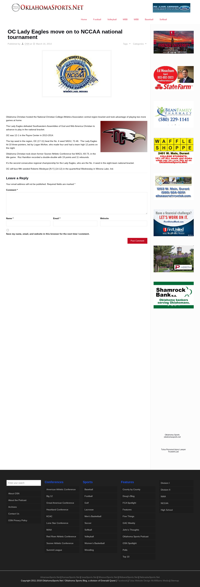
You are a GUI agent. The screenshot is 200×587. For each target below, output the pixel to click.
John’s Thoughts (131, 530)
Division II (165, 489)
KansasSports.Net (71, 577)
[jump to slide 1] (172, 52)
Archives (12, 507)
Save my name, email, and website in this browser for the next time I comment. (48, 234)
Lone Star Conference (57, 523)
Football (88, 496)
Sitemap (175, 580)
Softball (88, 530)
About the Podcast (17, 500)
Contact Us (13, 513)
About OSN (13, 493)
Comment (12, 190)
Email (56, 218)
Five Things (128, 516)
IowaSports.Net (89, 577)
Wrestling (89, 550)
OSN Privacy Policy (17, 520)
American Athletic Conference (61, 489)
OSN (27, 44)
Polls (125, 550)
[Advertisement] (77, 109)
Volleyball (89, 536)
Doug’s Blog (129, 496)
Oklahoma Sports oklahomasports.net (172, 436)
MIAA (49, 530)
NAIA (163, 496)
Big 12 (49, 496)
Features (127, 509)
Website (104, 218)
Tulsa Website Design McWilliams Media (149, 580)
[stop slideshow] (179, 52)
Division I (165, 483)
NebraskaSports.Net (150, 577)
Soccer (88, 523)
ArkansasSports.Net (50, 577)
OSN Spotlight (130, 543)
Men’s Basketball (93, 516)
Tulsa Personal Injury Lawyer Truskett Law (173, 450)
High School (167, 510)
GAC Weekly (129, 523)
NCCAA (164, 503)
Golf (87, 503)
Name (9, 218)
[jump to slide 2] (175, 52)
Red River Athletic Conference (61, 536)
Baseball (89, 489)
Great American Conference (60, 503)
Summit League (54, 550)
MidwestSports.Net (128, 577)
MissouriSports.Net (108, 577)
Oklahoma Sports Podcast (135, 536)
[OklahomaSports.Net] (47, 7)
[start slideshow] (169, 52)
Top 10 (126, 556)
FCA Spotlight (129, 503)
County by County (131, 489)
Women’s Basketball (95, 543)
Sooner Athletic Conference (59, 543)
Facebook (122, 580)
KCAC (49, 516)
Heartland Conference (57, 509)
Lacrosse (89, 509)
